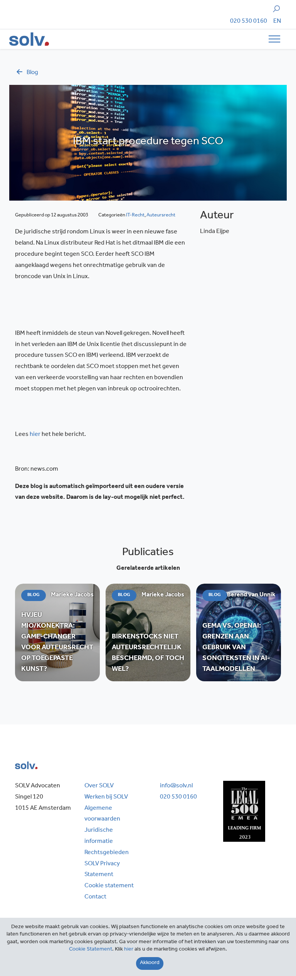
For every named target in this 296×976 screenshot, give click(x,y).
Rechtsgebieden (106, 853)
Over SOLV (99, 786)
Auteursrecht (160, 215)
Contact (95, 897)
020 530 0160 (248, 22)
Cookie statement (109, 886)
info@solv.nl (176, 786)
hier (35, 435)
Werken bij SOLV (106, 797)
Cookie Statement (90, 949)
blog (32, 73)
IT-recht (135, 215)
